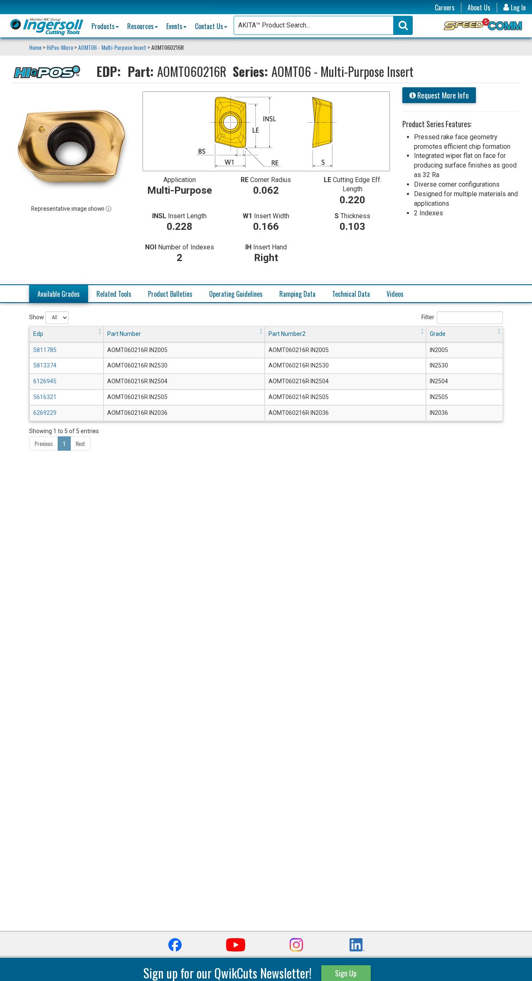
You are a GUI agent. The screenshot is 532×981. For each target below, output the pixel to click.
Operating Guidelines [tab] (236, 294)
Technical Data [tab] (351, 294)
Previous (43, 443)
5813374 (45, 365)
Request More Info (442, 95)
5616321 (45, 397)
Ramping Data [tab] (297, 294)
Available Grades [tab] (58, 294)
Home (36, 47)
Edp (38, 333)
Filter (427, 316)
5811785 (45, 350)
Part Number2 (286, 333)
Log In (517, 7)
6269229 (45, 412)
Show (37, 316)
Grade (438, 333)
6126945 (45, 381)
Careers (445, 7)
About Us (479, 7)
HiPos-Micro (60, 47)
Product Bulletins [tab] (170, 294)
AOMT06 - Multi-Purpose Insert (112, 47)
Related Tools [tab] (113, 294)
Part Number (124, 333)
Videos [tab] (395, 294)
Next (80, 443)
